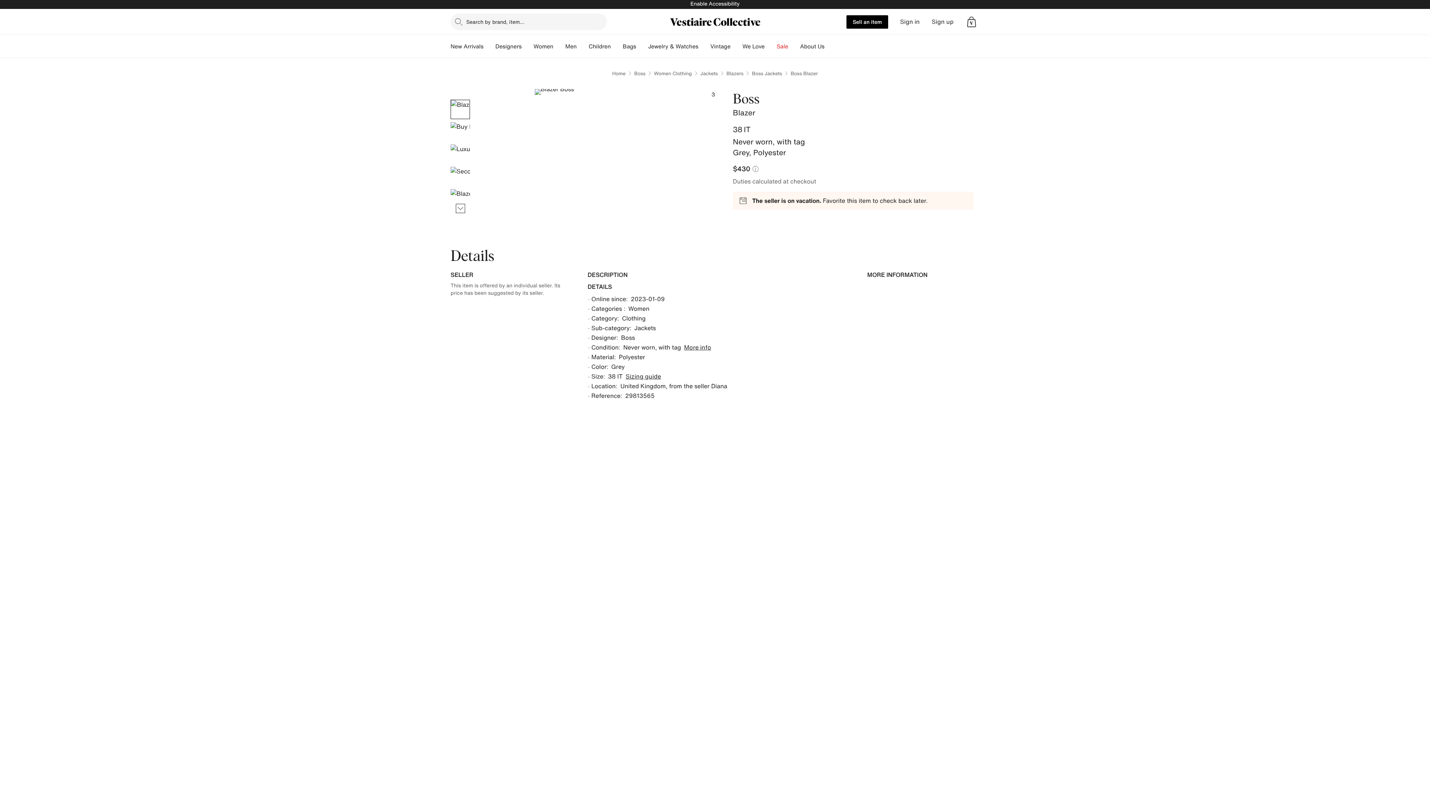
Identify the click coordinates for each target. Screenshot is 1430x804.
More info (697, 347)
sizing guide (643, 376)
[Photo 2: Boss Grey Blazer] (460, 131)
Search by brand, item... (495, 22)
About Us (812, 46)
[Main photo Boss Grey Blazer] (460, 109)
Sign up (943, 22)
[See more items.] (460, 208)
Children (600, 46)
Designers (508, 46)
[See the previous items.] (460, 100)
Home (619, 73)
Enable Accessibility (715, 4)
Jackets (709, 73)
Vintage (720, 46)
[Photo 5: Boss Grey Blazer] (460, 198)
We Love (754, 46)
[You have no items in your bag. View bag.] (971, 22)
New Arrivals (467, 46)
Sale (782, 46)
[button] (971, 22)
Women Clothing (673, 73)
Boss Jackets (767, 73)
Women (543, 46)
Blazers (735, 73)
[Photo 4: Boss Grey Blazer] (460, 176)
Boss (639, 73)
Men (571, 46)
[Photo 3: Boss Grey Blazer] (460, 154)
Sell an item (867, 22)
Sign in (910, 22)
